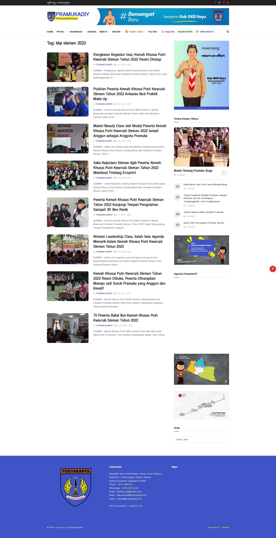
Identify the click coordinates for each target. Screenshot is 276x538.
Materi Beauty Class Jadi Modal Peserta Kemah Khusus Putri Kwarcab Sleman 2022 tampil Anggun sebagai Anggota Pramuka (129, 131)
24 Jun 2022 (121, 325)
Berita (103, 31)
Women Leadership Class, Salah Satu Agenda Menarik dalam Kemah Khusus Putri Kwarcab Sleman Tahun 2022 (128, 241)
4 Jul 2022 (121, 64)
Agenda (91, 31)
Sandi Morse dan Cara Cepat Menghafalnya (205, 184)
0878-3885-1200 (130, 488)
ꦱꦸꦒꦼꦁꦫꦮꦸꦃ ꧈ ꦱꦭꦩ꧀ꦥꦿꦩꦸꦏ (58, 2)
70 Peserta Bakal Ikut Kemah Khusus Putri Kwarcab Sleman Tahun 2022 (125, 318)
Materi (116, 31)
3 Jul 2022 (121, 141)
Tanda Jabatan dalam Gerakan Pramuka (203, 212)
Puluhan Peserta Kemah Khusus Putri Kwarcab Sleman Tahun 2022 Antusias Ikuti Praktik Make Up (129, 94)
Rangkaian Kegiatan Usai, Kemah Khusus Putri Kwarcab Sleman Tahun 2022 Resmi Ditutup (129, 57)
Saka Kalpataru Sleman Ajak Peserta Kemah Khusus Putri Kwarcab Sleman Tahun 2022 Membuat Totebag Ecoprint (127, 167)
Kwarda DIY (60, 527)
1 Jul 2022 (120, 293)
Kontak (225, 527)
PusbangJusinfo (104, 64)
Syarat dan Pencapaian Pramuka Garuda (204, 222)
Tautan (152, 31)
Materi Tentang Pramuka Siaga (193, 171)
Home (50, 31)
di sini (139, 506)
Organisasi (75, 31)
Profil (60, 31)
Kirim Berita (213, 527)
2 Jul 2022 (121, 215)
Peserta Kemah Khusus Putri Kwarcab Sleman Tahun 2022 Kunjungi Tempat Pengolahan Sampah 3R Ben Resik (128, 204)
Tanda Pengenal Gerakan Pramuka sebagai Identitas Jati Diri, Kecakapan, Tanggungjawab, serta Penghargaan (205, 198)
